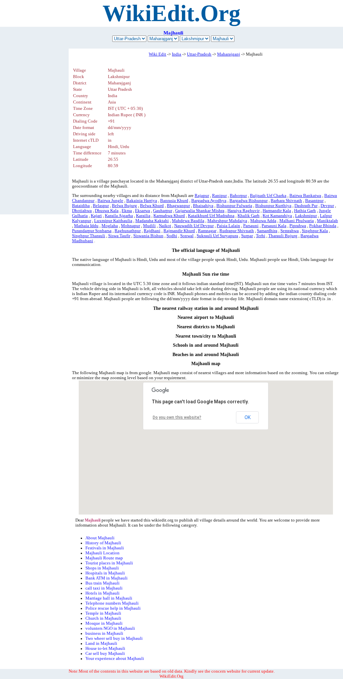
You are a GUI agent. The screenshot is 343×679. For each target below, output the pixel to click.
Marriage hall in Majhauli (108, 598)
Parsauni (251, 225)
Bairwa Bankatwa (305, 195)
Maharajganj (228, 54)
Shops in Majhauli (102, 568)
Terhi (260, 235)
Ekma (127, 210)
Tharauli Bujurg (282, 235)
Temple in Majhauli (103, 613)
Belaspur (101, 205)
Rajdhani (152, 230)
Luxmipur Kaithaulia (113, 220)
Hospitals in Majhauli (105, 573)
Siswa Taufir (119, 235)
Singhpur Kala (315, 230)
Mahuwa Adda (263, 220)
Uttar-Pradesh (199, 54)
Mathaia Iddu (86, 225)
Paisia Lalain (228, 225)
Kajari (96, 215)
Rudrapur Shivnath (236, 230)
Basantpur (314, 200)
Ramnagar (207, 230)
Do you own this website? (177, 417)
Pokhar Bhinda (322, 225)
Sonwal (187, 235)
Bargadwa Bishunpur (248, 200)
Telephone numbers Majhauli (112, 603)
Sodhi (171, 235)
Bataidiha (81, 205)
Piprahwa (297, 225)
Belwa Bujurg (124, 205)
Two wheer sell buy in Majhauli (114, 638)
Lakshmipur (306, 215)
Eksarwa (142, 210)
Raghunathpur (128, 230)
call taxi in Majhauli (104, 588)
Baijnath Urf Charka (268, 195)
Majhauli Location (102, 553)
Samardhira (267, 230)
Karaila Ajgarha (119, 215)
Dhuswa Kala (107, 210)
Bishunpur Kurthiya (273, 205)
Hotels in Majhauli (102, 593)
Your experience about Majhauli (114, 658)
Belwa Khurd (152, 205)
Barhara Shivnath (286, 200)
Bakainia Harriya (141, 200)
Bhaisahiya (203, 205)
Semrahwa (289, 230)
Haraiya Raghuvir (243, 210)
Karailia (143, 215)
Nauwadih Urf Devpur (194, 225)
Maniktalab (327, 220)
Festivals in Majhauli (104, 548)
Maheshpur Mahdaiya (227, 220)
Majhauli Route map (104, 558)
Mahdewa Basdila (188, 220)
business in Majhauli (104, 633)
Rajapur (202, 195)
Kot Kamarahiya (277, 215)
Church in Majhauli (103, 618)
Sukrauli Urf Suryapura (217, 235)
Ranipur (219, 195)
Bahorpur (238, 195)
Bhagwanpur (178, 205)
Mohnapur (130, 225)
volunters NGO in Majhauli (110, 628)
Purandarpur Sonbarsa (92, 230)
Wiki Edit (157, 54)
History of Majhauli (103, 543)
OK (248, 417)
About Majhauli (100, 538)
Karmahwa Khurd (169, 215)
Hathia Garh (305, 210)
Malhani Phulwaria (296, 220)
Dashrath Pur (306, 205)
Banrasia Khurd (174, 200)
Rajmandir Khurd (179, 230)
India (176, 54)
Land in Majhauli (101, 643)
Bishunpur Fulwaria (234, 205)
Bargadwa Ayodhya (208, 200)
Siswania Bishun (148, 235)
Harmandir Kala (277, 210)
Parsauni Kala (274, 225)
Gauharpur (162, 210)
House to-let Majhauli (105, 648)
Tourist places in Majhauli (109, 563)
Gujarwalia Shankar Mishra (199, 210)
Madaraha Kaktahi (152, 220)
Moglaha (109, 225)
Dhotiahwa (82, 210)
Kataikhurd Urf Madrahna (211, 215)
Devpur (327, 205)
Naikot (165, 225)
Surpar (247, 235)
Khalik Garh (248, 215)
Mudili (149, 225)
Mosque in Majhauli (104, 623)
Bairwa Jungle (110, 200)
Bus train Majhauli (102, 583)
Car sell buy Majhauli (105, 653)
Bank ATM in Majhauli (106, 578)
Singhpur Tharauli (88, 235)
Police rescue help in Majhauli (113, 608)
